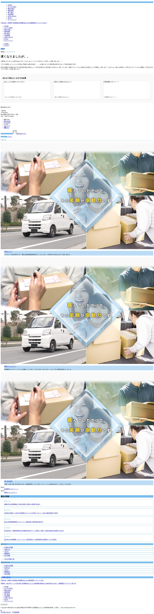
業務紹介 (7, 553)
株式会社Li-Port (21, 133)
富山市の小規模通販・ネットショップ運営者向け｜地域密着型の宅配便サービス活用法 (30, 539)
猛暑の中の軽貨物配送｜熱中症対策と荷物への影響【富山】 (22, 504)
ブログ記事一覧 (9, 559)
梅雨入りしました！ (10, 366)
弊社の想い (11, 8)
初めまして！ (8, 251)
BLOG (10, 18)
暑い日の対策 (8, 481)
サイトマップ (12, 19)
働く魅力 (11, 12)
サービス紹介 (12, 6)
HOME (10, 5)
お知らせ (7, 549)
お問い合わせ (12, 16)
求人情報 (7, 555)
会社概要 (11, 14)
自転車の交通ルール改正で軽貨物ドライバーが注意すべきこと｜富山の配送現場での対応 (31, 513)
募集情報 (11, 10)
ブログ (10, 136)
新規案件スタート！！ (11, 489)
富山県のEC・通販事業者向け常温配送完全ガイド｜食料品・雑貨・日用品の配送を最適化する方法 (34, 530)
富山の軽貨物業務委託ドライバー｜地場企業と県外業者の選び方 (23, 522)
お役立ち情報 (8, 547)
